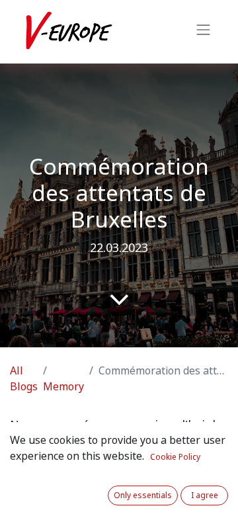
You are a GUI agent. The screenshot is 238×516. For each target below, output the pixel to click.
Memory (63, 387)
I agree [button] (204, 495)
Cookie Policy (175, 457)
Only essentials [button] (143, 495)
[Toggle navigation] (203, 32)
